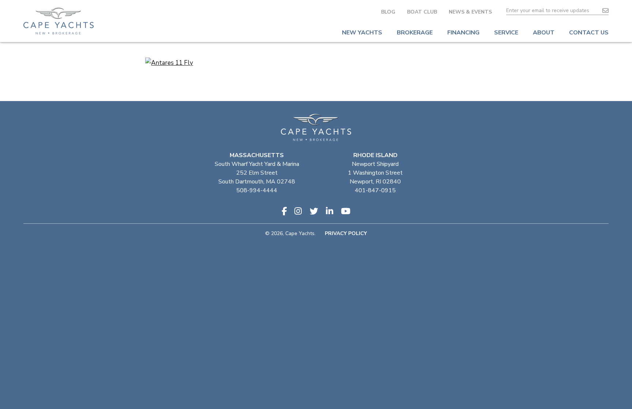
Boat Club (422, 11)
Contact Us (589, 33)
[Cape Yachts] (58, 21)
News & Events (470, 11)
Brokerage (415, 33)
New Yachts (362, 33)
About (543, 33)
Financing (463, 33)
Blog (388, 11)
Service (506, 33)
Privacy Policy (346, 233)
